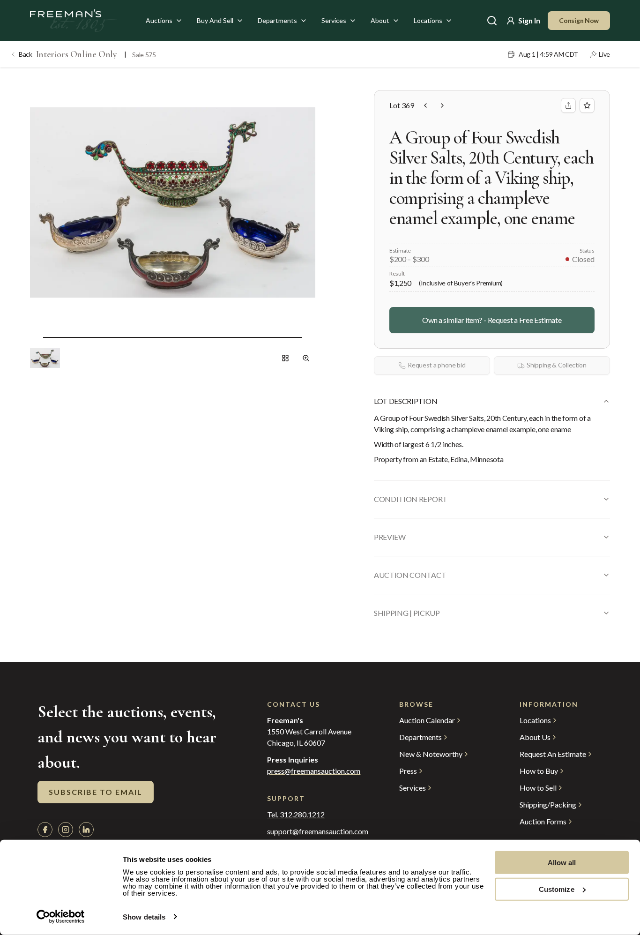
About (380, 20)
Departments (277, 20)
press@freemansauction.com (313, 771)
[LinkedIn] (86, 829)
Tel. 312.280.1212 (296, 814)
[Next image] (309, 337)
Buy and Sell (215, 20)
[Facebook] (44, 829)
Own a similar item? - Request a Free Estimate (491, 319)
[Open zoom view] (306, 358)
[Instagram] (65, 829)
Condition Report (410, 498)
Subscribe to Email (95, 791)
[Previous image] (35, 337)
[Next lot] (442, 105)
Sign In (529, 20)
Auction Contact (410, 574)
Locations (428, 20)
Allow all (562, 863)
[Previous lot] (425, 105)
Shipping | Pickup (407, 612)
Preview (390, 536)
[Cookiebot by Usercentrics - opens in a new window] (61, 917)
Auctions (159, 20)
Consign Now (579, 20)
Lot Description (405, 400)
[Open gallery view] (285, 358)
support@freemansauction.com (314, 831)
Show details (144, 917)
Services (333, 20)
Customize (556, 889)
